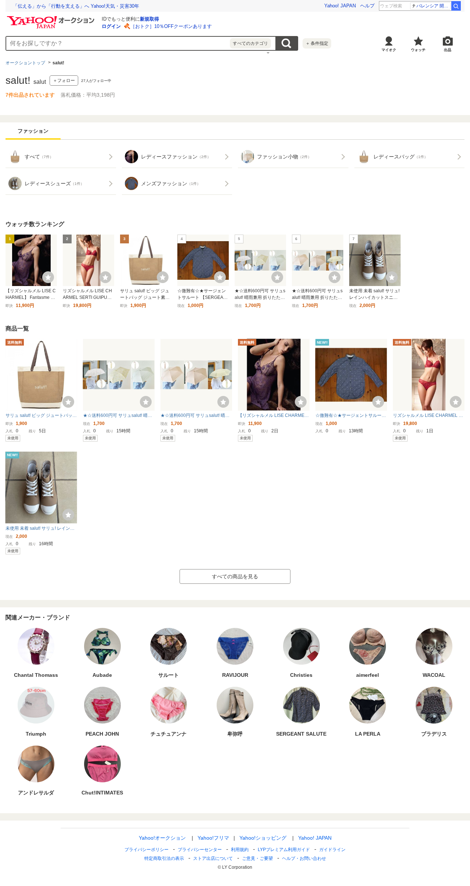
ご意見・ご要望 (257, 858)
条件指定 (317, 43)
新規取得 (149, 19)
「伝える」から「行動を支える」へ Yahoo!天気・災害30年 (76, 6)
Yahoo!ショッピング (262, 838)
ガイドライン (332, 849)
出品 (447, 50)
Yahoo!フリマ (213, 838)
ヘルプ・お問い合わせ (304, 858)
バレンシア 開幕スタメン (433, 5)
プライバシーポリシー (146, 849)
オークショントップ (25, 62)
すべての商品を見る (235, 576)
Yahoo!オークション (162, 838)
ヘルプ (367, 5)
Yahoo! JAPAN (340, 5)
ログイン (111, 26)
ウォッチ (418, 50)
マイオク (389, 50)
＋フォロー (64, 80)
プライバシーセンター (200, 849)
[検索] (456, 6)
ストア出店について (213, 858)
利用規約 (240, 849)
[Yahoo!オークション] (52, 18)
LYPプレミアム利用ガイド (284, 849)
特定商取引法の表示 (164, 858)
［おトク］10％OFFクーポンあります (171, 26)
